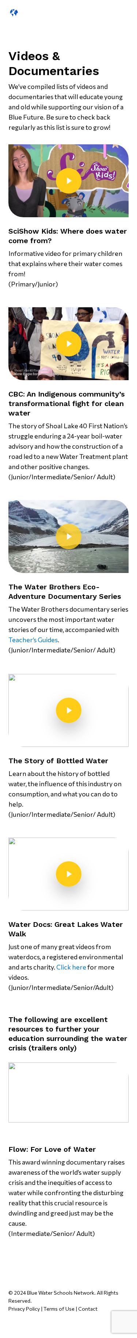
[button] (98, 12)
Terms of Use (59, 1309)
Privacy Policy (24, 1309)
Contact (88, 1309)
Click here (71, 967)
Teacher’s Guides (33, 640)
